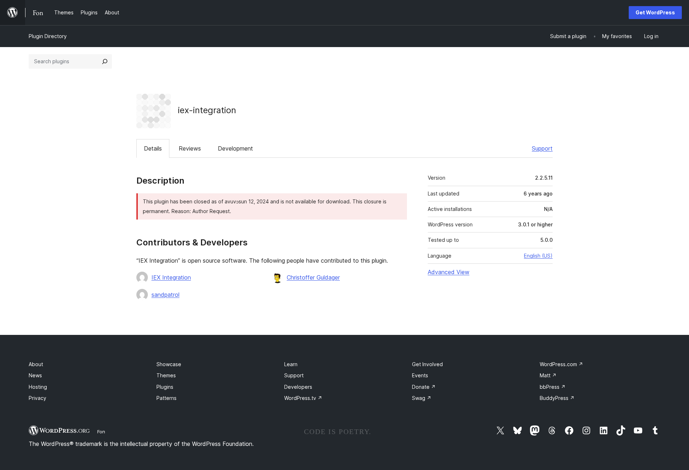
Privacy (37, 398)
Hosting (38, 387)
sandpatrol (165, 294)
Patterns (166, 398)
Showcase (168, 364)
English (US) (538, 256)
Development (235, 148)
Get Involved (427, 364)
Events (420, 375)
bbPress (553, 387)
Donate (424, 387)
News (35, 375)
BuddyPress (557, 398)
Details (153, 148)
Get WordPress (655, 12)
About (36, 364)
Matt (548, 375)
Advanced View (448, 272)
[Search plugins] (105, 61)
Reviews (190, 148)
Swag (421, 398)
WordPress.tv (303, 398)
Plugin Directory (48, 36)
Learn (290, 364)
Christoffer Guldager (313, 277)
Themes (166, 375)
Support (542, 148)
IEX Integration (171, 277)
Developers (298, 387)
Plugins (164, 387)
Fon (101, 431)
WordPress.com (561, 364)
